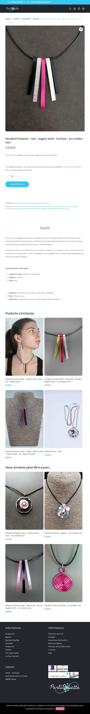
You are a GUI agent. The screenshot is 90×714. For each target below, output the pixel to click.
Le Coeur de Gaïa (12, 656)
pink (58, 208)
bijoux (44, 206)
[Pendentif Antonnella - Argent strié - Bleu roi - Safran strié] (24, 347)
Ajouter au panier (17, 184)
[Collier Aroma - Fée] (63, 419)
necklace (33, 208)
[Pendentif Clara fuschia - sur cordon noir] (63, 573)
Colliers (16, 19)
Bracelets (9, 643)
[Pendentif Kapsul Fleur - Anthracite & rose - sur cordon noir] (24, 501)
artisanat (34, 206)
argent (28, 206)
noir (38, 208)
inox (22, 208)
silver (62, 208)
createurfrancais (65, 206)
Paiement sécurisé (55, 634)
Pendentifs (26, 19)
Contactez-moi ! (69, 167)
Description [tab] (45, 227)
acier (15, 206)
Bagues (8, 637)
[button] (83, 9)
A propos (51, 637)
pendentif (43, 208)
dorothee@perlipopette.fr (41, 2)
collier (57, 206)
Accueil (8, 19)
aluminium (21, 206)
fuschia (18, 208)
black (49, 206)
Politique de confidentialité (59, 646)
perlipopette (52, 208)
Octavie (36, 19)
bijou (39, 206)
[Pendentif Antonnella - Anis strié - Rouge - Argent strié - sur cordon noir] (63, 347)
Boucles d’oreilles (12, 640)
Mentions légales (55, 643)
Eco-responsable (12, 653)
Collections (26, 203)
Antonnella (17, 203)
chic (53, 206)
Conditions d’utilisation (57, 640)
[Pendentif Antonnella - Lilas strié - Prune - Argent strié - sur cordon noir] (24, 573)
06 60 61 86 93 (17, 2)
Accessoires (10, 634)
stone (67, 208)
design (74, 206)
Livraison (52, 650)
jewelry (27, 208)
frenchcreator (10, 208)
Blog (50, 653)
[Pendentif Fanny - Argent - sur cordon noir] (63, 501)
